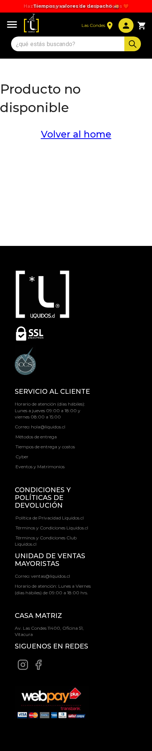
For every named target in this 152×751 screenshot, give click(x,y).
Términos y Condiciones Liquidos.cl (51, 528)
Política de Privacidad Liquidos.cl (49, 518)
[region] (76, 6)
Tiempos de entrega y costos (45, 446)
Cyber (21, 456)
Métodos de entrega (36, 436)
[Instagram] (22, 668)
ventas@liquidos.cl (50, 576)
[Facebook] (38, 668)
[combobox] (68, 44)
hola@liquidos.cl (48, 427)
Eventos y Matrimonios (40, 466)
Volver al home (76, 134)
